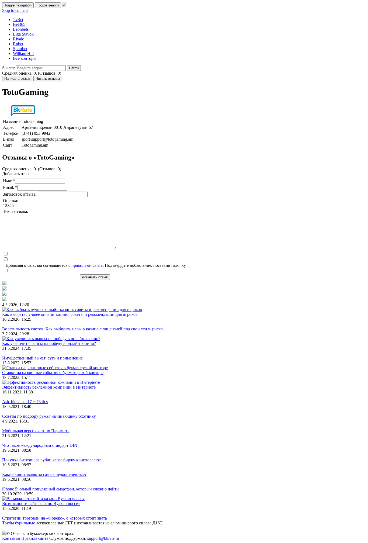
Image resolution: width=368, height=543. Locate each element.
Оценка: (10, 200)
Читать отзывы (48, 79)
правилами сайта (87, 265)
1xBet (18, 19)
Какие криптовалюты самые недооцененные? (44, 474)
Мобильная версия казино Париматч (36, 430)
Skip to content (15, 10)
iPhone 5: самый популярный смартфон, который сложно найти (60, 489)
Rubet (18, 43)
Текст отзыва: (15, 211)
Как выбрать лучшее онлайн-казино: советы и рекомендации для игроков (70, 314)
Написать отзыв (17, 79)
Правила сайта (34, 538)
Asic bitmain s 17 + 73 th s (25, 401)
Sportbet (20, 48)
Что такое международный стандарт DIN (39, 445)
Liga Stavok (23, 34)
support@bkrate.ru (103, 538)
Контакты (11, 538)
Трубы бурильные (18, 523)
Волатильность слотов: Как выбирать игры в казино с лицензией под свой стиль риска (82, 329)
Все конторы (24, 58)
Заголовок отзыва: (20, 194)
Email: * (10, 187)
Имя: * (9, 180)
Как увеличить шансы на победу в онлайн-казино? (49, 343)
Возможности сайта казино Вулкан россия (41, 503)
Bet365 (19, 24)
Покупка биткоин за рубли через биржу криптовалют (51, 460)
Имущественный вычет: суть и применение (42, 358)
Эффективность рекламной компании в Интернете (49, 387)
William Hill (23, 53)
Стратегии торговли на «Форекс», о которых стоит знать (54, 518)
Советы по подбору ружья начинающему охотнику (49, 416)
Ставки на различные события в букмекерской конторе (52, 372)
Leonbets (21, 29)
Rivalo (18, 39)
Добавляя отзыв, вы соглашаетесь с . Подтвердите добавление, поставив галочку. (96, 265)
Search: (8, 67)
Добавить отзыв (95, 277)
